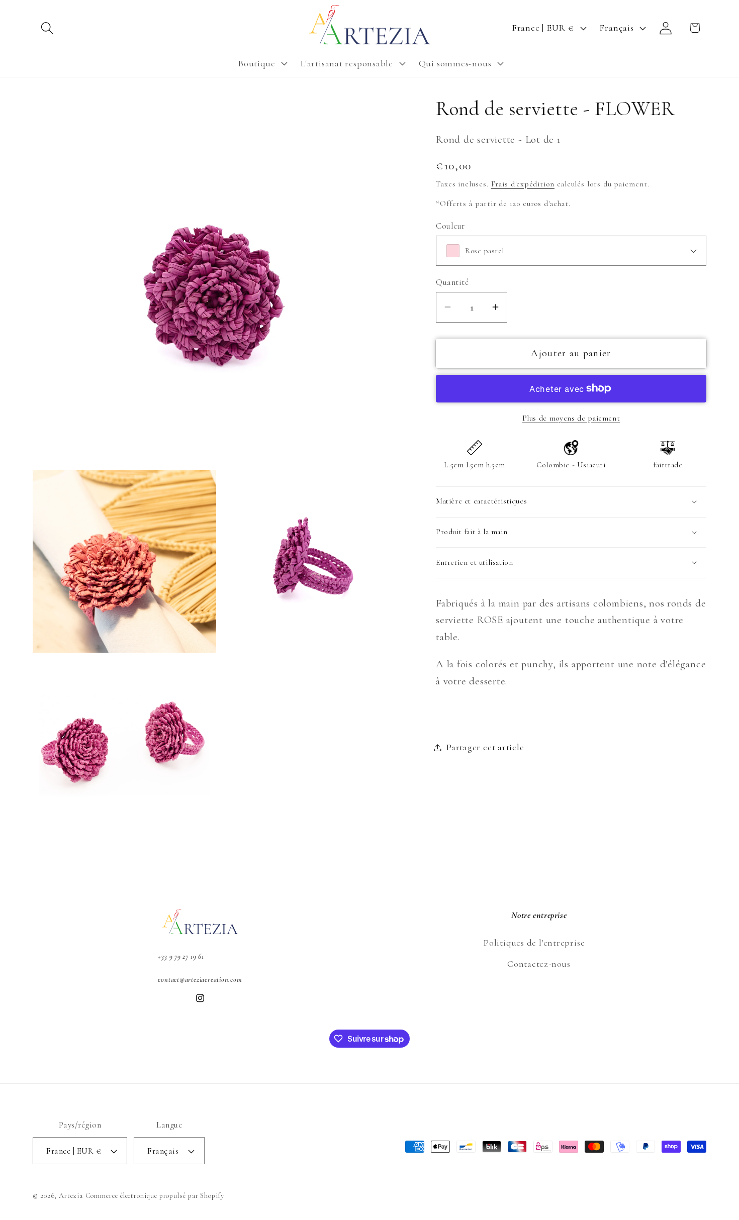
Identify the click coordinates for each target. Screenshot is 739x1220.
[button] (47, 28)
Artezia (70, 1195)
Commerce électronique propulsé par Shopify (154, 1195)
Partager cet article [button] (485, 747)
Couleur (450, 225)
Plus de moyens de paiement (571, 417)
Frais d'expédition (523, 183)
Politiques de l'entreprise (534, 942)
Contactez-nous (539, 963)
